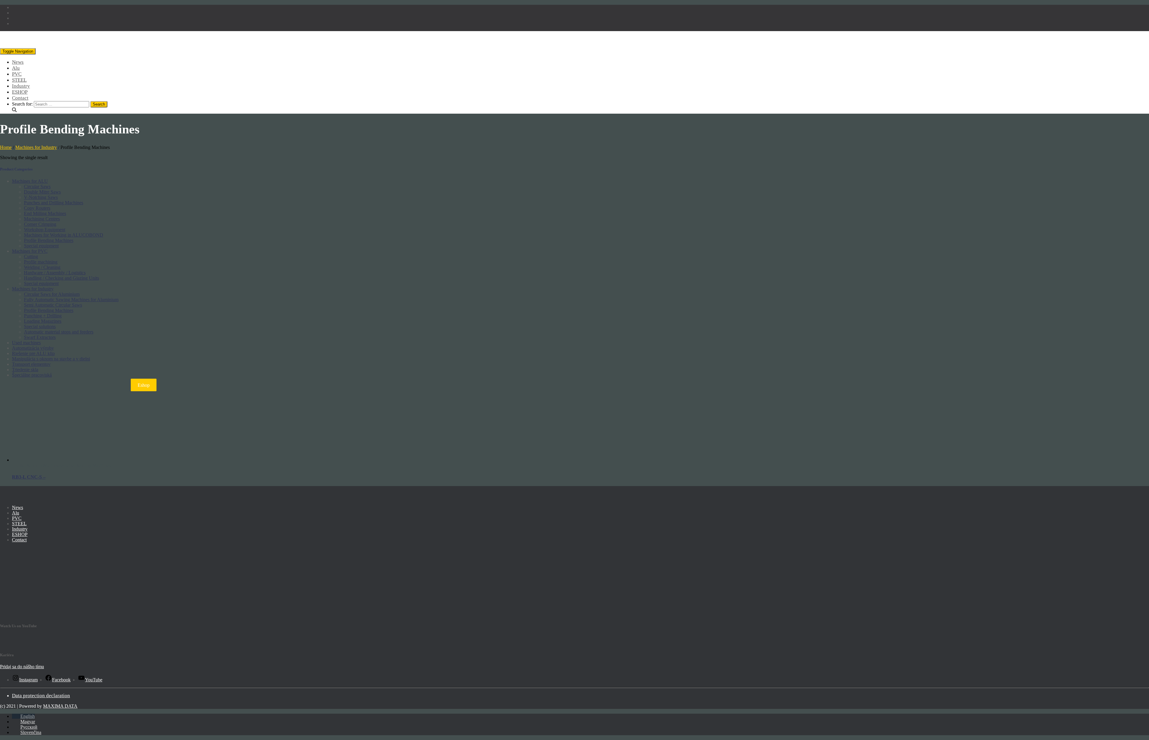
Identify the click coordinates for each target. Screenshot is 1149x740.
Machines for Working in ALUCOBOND (63, 234)
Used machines (26, 342)
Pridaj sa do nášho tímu (22, 666)
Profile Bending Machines (48, 240)
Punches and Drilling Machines (53, 202)
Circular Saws (37, 186)
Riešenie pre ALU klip (33, 353)
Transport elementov (31, 364)
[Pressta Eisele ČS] (41, 45)
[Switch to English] (16, 7)
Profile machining (40, 261)
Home (6, 147)
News (18, 62)
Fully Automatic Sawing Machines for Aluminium (71, 299)
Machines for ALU (30, 181)
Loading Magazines (42, 321)
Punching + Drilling (43, 315)
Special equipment (41, 245)
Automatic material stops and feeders (58, 331)
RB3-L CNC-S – (28, 476)
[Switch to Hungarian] (16, 12)
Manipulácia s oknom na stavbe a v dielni (51, 358)
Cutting (31, 256)
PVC (17, 74)
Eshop (144, 385)
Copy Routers (37, 208)
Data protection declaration (41, 695)
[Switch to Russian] (16, 18)
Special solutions (40, 326)
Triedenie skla (25, 369)
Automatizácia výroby (33, 348)
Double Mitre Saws (42, 191)
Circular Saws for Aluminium (52, 294)
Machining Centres (42, 218)
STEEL (19, 80)
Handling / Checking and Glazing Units (61, 278)
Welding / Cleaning (42, 267)
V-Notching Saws (41, 197)
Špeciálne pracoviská (32, 374)
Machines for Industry (36, 147)
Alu (16, 68)
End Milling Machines (45, 213)
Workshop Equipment (44, 229)
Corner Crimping (40, 224)
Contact (20, 98)
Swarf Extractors (40, 337)
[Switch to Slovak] (16, 23)
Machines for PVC (30, 251)
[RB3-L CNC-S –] (46, 459)
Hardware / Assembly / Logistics (55, 272)
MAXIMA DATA (60, 706)
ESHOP (20, 92)
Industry (21, 86)
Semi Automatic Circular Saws (53, 304)
